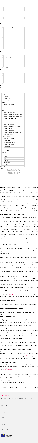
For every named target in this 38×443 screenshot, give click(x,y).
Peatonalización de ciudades (8, 49)
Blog (2, 87)
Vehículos (3, 13)
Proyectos (3, 21)
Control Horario (6, 8)
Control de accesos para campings (9, 39)
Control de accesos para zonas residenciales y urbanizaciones (11, 34)
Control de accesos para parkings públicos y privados (13, 31)
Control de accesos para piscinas (9, 27)
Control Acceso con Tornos (8, 57)
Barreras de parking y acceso (8, 18)
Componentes (6, 79)
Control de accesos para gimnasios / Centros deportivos (13, 29)
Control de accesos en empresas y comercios (11, 45)
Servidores (5, 77)
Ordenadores (6, 73)
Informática (3, 69)
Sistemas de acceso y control (7, 51)
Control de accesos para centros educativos (11, 37)
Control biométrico (7, 63)
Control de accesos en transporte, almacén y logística (13, 47)
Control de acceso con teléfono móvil (10, 61)
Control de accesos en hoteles (9, 43)
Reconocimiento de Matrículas (8, 19)
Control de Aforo (6, 12)
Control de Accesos (7, 10)
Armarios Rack (5, 83)
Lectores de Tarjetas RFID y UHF (9, 59)
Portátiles (5, 75)
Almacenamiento (7, 81)
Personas (3, 4)
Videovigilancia (6, 65)
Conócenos (3, 85)
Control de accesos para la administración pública (12, 41)
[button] (12, 90)
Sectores (3, 23)
